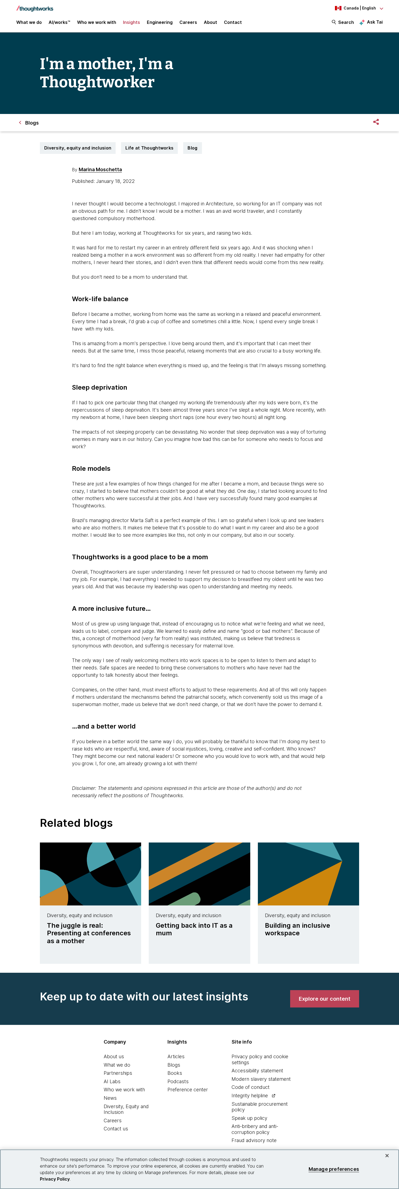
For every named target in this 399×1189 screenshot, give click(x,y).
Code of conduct (251, 1087)
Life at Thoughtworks (149, 148)
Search (346, 22)
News (110, 1098)
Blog (192, 148)
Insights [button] (131, 22)
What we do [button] (29, 22)
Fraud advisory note (254, 1140)
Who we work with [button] (96, 22)
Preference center (187, 1089)
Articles (176, 1056)
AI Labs (112, 1081)
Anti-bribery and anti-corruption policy (255, 1129)
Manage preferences (334, 1169)
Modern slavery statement (261, 1079)
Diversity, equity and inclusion (77, 148)
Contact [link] (233, 22)
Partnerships (118, 1073)
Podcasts (178, 1081)
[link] (324, 998)
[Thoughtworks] (34, 6)
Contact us (116, 1128)
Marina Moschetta (100, 169)
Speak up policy (249, 1118)
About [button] (210, 22)
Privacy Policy (55, 1179)
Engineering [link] (160, 22)
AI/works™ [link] (59, 22)
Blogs (173, 1065)
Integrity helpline (250, 1095)
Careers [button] (188, 22)
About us (114, 1056)
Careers (113, 1120)
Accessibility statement (257, 1070)
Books (174, 1073)
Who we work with (124, 1089)
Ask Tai (375, 22)
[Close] (387, 1156)
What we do (117, 1065)
